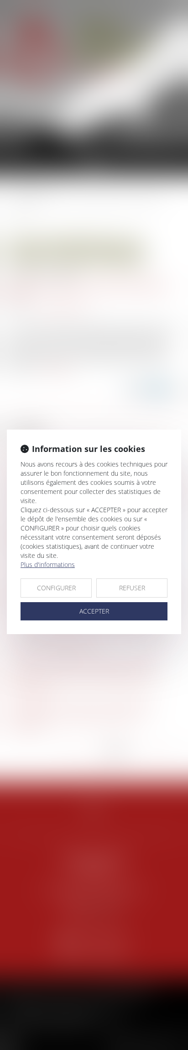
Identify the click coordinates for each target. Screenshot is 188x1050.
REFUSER (132, 587)
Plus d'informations (48, 564)
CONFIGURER (56, 587)
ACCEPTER (94, 611)
